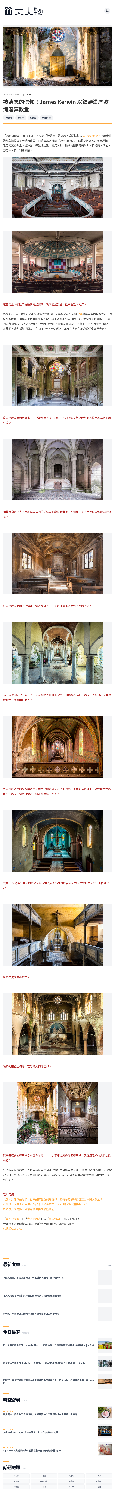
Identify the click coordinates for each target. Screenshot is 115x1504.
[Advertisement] (57, 1242)
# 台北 (98, 1487)
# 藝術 (71, 1481)
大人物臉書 (34, 1219)
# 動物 (98, 1481)
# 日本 (71, 1487)
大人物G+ (54, 1219)
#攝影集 (46, 118)
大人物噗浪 (12, 1219)
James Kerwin (91, 135)
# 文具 (98, 1476)
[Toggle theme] (107, 11)
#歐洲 (8, 118)
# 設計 (16, 1476)
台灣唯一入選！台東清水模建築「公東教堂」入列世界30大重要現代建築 (46, 1204)
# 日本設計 (44, 1481)
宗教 (79, 314)
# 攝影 (43, 1487)
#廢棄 (33, 118)
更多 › (109, 1265)
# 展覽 (43, 1476)
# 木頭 (16, 1481)
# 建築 (71, 1476)
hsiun (29, 94)
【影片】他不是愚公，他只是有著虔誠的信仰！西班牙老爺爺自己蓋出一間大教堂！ (53, 1199)
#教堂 (21, 118)
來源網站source (12, 1228)
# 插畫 (16, 1487)
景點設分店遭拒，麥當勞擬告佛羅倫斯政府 (28, 1209)
